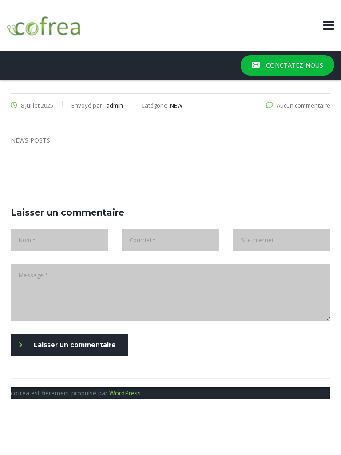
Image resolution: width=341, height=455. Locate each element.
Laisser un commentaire (75, 345)
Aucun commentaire (303, 105)
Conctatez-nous (293, 65)
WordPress (125, 393)
